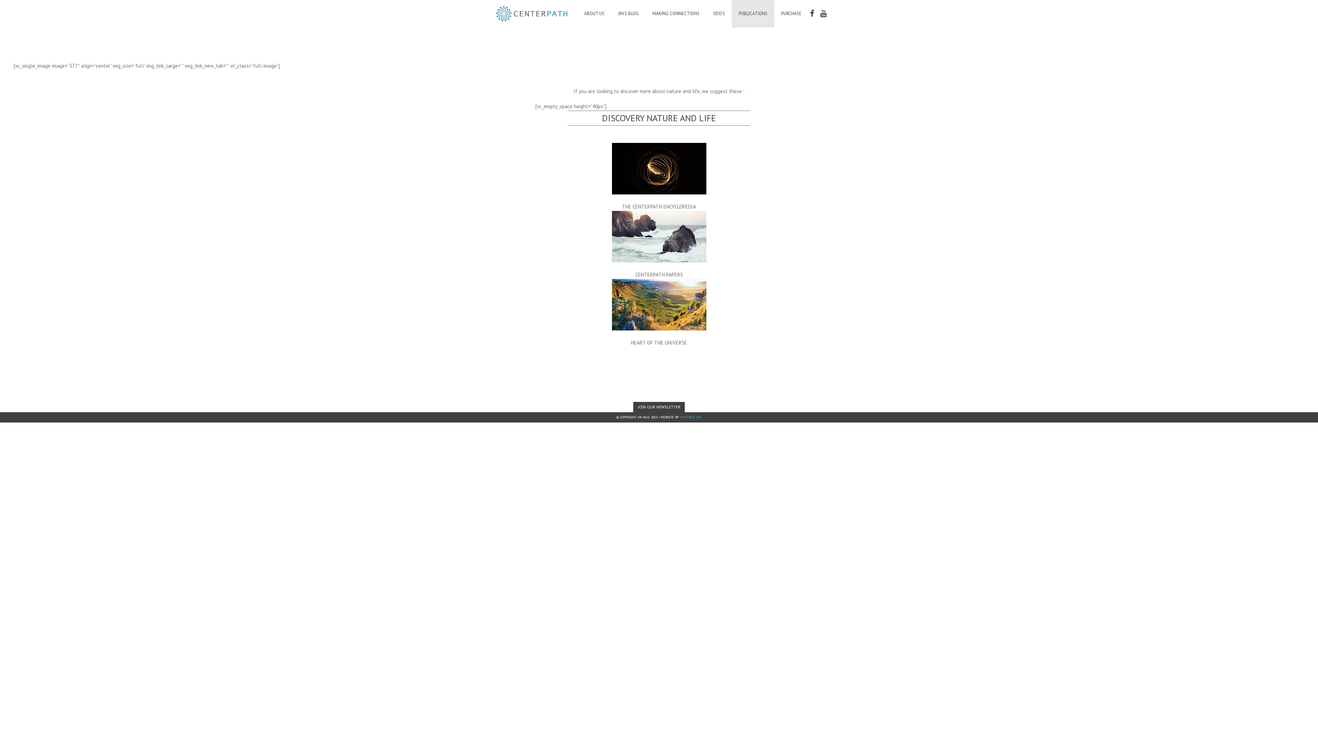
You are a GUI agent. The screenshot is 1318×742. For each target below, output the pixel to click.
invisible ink (691, 417)
